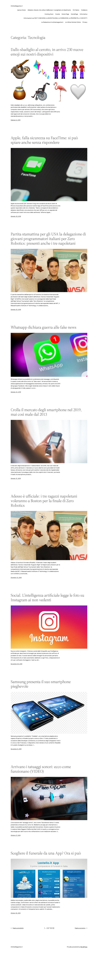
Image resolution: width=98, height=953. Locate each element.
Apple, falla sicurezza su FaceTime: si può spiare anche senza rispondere (44, 140)
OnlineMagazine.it (17, 6)
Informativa (83, 14)
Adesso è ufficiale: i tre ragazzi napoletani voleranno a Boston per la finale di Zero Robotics (44, 501)
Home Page (65, 14)
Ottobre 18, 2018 (15, 913)
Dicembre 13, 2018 (16, 577)
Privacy (85, 22)
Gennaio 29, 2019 (16, 216)
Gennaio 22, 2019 (16, 392)
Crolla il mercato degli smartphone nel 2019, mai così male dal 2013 (46, 412)
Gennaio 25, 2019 (16, 309)
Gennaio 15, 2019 (16, 478)
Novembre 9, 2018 (16, 749)
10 (53, 928)
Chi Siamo (76, 10)
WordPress (83, 947)
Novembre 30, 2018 (16, 664)
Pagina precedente (17, 928)
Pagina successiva (81, 928)
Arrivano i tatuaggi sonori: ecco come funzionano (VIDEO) (41, 769)
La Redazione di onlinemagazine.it (52, 22)
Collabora (84, 10)
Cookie (57, 14)
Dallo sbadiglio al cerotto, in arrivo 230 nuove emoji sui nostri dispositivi (47, 51)
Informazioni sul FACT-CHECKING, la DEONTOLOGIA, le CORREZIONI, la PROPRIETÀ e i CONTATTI (55, 18)
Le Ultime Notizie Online (73, 22)
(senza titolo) (21, 10)
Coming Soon (49, 14)
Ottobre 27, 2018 (15, 835)
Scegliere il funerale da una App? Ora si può (46, 853)
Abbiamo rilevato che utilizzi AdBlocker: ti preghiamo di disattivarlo (49, 10)
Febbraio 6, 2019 (15, 120)
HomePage (74, 14)
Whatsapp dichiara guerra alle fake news (43, 327)
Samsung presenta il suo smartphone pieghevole (41, 684)
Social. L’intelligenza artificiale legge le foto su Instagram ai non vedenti (47, 597)
